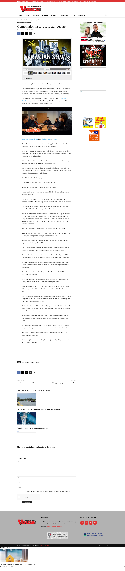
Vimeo (55, 139)
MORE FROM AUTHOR (41, 391)
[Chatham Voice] (30, 8)
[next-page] (21, 451)
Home (18, 19)
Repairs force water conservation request (34, 428)
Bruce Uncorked (24, 19)
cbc (22, 362)
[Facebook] (100, 1)
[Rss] (107, 1)
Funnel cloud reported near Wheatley (27, 383)
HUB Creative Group (44, 545)
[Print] (30, 33)
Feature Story (28, 22)
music (32, 362)
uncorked (38, 362)
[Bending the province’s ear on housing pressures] (62, 555)
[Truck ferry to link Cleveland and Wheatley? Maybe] (46, 399)
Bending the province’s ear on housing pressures (17, 564)
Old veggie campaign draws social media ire (64, 383)
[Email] (26, 33)
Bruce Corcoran (22, 29)
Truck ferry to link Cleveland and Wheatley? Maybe (38, 409)
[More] (34, 33)
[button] (106, 15)
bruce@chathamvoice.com (54, 526)
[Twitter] (105, 1)
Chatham (27, 362)
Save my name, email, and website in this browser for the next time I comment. (47, 491)
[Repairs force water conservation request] (46, 418)
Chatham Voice (46, 139)
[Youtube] (102, 1)
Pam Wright (2, 566)
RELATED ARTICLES (25, 391)
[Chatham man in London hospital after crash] (46, 437)
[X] (22, 33)
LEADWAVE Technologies (30, 139)
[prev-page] (18, 451)
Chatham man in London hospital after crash (36, 447)
